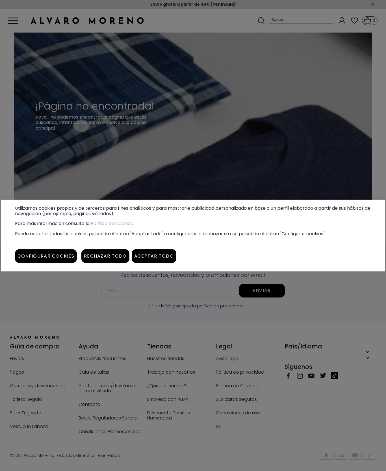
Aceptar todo (154, 255)
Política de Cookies (112, 223)
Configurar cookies (46, 255)
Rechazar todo (105, 255)
